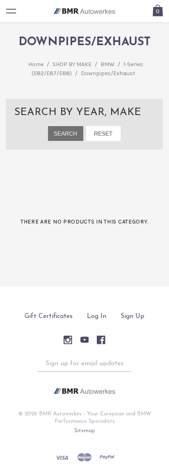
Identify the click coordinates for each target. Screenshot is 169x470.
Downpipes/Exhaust (108, 73)
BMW (107, 64)
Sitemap (84, 430)
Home (35, 64)
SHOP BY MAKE (72, 64)
